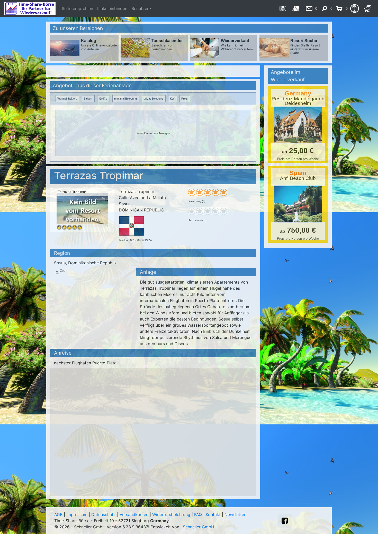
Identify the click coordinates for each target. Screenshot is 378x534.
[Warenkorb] (367, 8)
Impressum (76, 514)
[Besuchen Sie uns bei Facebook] (284, 520)
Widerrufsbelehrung (171, 514)
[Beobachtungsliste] (354, 8)
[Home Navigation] (282, 8)
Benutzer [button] (140, 8)
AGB (58, 514)
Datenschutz (103, 514)
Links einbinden (112, 8)
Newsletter (235, 514)
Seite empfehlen (77, 8)
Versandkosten (134, 514)
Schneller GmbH (198, 526)
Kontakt (213, 514)
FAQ (198, 514)
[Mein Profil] (296, 8)
